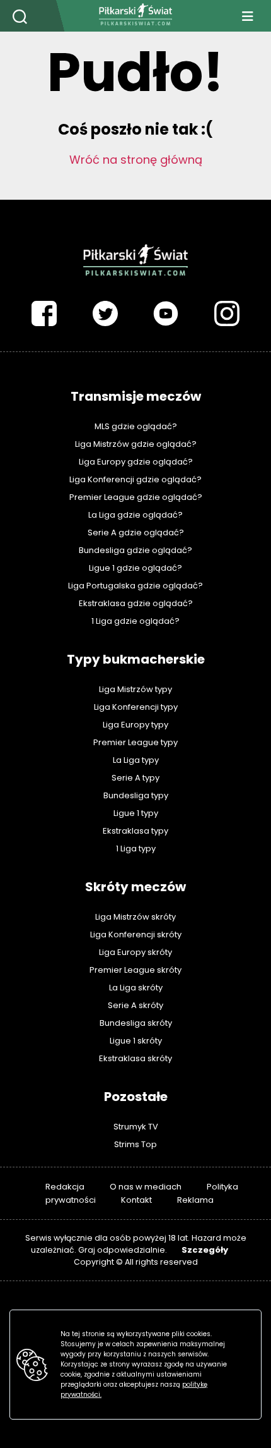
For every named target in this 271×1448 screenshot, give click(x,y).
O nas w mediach (146, 1187)
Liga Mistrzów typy (135, 689)
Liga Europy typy (135, 725)
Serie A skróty (135, 1005)
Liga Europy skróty (135, 952)
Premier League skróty (135, 970)
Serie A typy (135, 778)
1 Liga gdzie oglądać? (135, 621)
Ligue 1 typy (135, 813)
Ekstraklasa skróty (135, 1058)
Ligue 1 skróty (136, 1041)
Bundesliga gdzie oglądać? (135, 550)
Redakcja (64, 1187)
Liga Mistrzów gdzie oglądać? (136, 444)
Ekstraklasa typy (135, 831)
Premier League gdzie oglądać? (135, 497)
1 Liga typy (136, 849)
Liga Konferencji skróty (136, 934)
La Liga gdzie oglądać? (135, 515)
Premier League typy (135, 742)
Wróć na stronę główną (135, 159)
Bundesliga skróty (136, 1023)
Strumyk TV (135, 1127)
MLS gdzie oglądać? (136, 426)
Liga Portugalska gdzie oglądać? (135, 586)
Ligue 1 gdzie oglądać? (135, 568)
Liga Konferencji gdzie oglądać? (135, 479)
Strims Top (135, 1144)
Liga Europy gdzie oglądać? (136, 462)
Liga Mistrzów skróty (135, 917)
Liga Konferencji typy (136, 707)
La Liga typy (136, 760)
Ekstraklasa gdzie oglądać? (136, 603)
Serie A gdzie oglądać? (136, 532)
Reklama (195, 1200)
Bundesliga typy (135, 795)
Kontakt (136, 1200)
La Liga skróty (136, 988)
